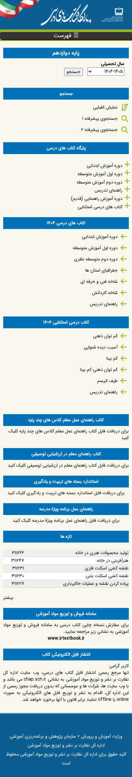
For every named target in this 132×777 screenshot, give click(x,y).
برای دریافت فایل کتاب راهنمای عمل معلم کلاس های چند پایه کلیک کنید (69, 434)
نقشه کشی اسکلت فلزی (106, 568)
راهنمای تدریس (108, 190)
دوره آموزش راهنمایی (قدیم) (96, 198)
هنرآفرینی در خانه (112, 560)
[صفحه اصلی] (112, 12)
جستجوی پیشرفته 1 (100, 118)
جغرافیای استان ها (101, 270)
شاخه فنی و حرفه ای (99, 281)
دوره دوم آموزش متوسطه (99, 182)
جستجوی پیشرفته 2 (99, 129)
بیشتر (8, 597)
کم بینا (112, 358)
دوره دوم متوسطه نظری (96, 259)
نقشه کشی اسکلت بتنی (107, 575)
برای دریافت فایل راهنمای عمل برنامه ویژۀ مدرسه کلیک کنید (66, 520)
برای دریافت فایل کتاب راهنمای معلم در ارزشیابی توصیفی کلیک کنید (68, 465)
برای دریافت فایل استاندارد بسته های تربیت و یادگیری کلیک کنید (66, 492)
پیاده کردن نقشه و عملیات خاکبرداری (95, 583)
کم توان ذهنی (105, 335)
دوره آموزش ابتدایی (104, 165)
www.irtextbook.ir (66, 638)
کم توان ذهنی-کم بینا (99, 369)
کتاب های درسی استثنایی (100, 206)
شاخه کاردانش (105, 292)
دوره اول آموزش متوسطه (100, 173)
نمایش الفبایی (105, 107)
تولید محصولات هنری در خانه (101, 552)
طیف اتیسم (107, 380)
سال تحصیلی (112, 64)
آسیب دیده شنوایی (101, 347)
